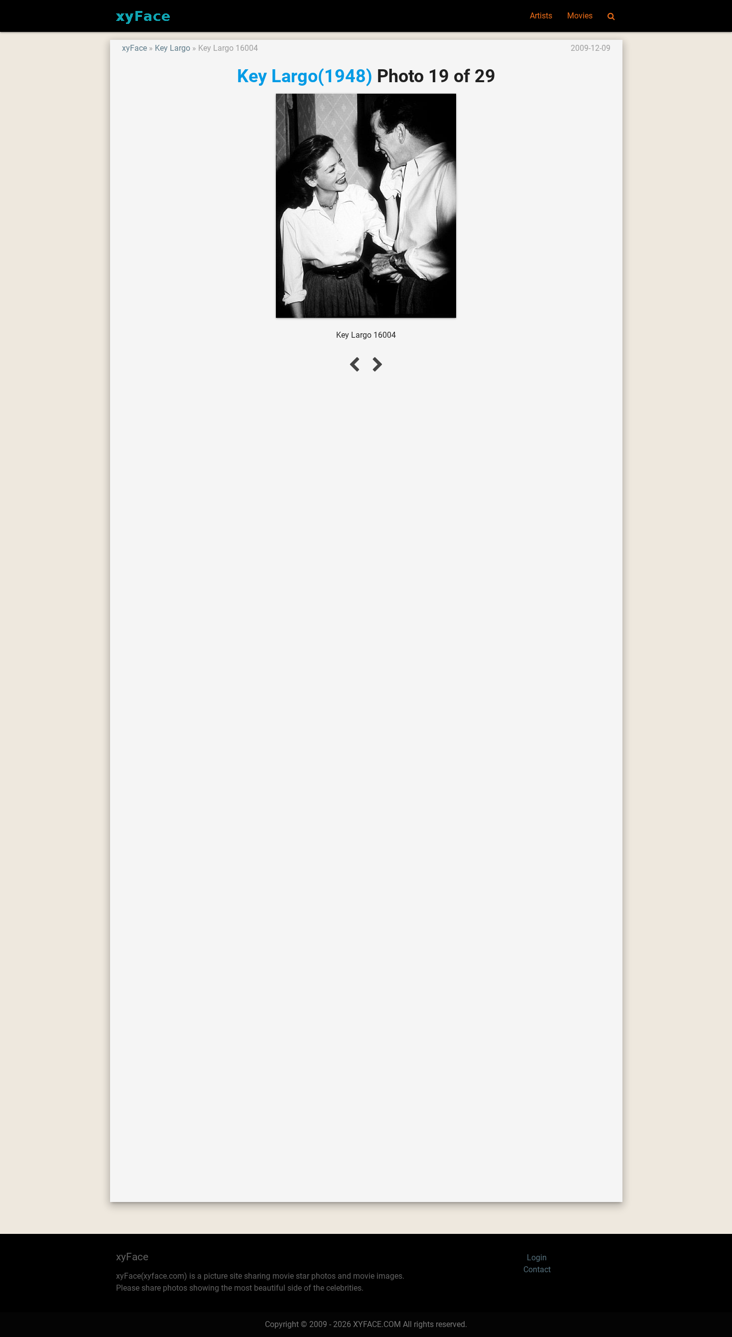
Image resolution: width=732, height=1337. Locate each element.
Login (537, 1257)
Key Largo (172, 48)
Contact (537, 1269)
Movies (580, 15)
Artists (541, 15)
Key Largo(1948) (304, 76)
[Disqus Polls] (366, 514)
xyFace (134, 48)
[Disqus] (366, 775)
